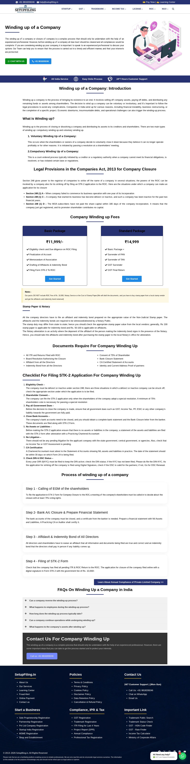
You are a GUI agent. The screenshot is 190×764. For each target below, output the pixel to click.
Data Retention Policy (84, 698)
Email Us (133, 698)
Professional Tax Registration (88, 737)
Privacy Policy (81, 686)
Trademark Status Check (141, 722)
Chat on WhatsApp (138, 694)
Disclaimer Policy (82, 694)
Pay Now (150, 2)
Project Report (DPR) (84, 729)
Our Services (25, 686)
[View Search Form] (173, 9)
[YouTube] (185, 751)
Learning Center (167, 2)
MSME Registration (28, 733)
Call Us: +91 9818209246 (141, 690)
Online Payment (27, 698)
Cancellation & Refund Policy (88, 702)
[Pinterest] (179, 751)
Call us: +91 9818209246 (42, 656)
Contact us (24, 702)
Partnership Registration (31, 722)
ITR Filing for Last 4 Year (86, 725)
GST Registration (82, 718)
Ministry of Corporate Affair (142, 737)
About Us (23, 682)
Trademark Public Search (141, 718)
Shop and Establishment (31, 737)
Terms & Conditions (83, 682)
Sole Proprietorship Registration (34, 718)
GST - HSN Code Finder (140, 725)
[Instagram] (169, 751)
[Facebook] (159, 751)
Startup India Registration (31, 729)
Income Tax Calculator (139, 733)
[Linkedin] (174, 751)
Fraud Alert (24, 694)
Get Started (55, 279)
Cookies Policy (81, 690)
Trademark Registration (85, 722)
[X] (164, 751)
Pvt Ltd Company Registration (33, 725)
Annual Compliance (83, 733)
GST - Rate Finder (137, 729)
